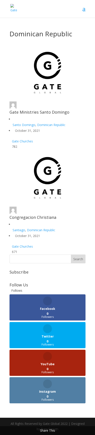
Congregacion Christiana (33, 217)
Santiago (19, 230)
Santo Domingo (24, 125)
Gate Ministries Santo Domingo (39, 112)
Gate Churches (22, 141)
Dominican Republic (51, 125)
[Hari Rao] (13, 107)
